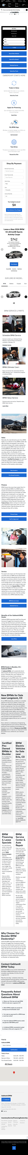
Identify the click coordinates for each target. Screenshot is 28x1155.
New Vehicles (4, 1120)
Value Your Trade (14, 95)
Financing (16, 1118)
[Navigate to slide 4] (14, 14)
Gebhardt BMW (7, 671)
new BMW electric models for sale (20, 819)
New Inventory (14, 470)
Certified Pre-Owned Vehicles (4, 1128)
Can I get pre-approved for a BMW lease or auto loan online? (13, 1015)
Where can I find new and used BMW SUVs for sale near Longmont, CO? (12, 1002)
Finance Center (14, 514)
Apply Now (14, 115)
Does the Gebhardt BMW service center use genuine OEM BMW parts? (13, 1021)
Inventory (4, 1118)
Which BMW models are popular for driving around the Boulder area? (12, 1008)
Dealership (24, 1118)
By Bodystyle (14, 31)
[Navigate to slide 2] (11, 14)
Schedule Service (7, 345)
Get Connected (14, 134)
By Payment (14, 33)
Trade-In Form (5, 503)
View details (14, 264)
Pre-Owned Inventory (14, 475)
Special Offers (16, 586)
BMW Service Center (14, 601)
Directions (22, 1122)
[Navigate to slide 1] (9, 14)
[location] (18, 1)
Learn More (5, 377)
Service (10, 1118)
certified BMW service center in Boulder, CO (20, 856)
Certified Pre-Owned (13, 459)
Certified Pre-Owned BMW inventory (5, 808)
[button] (14, 1073)
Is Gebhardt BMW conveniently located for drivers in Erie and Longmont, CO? (13, 1028)
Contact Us (6, 1099)
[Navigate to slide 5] (16, 14)
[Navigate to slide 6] (18, 14)
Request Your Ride (14, 154)
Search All (14, 36)
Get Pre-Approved (14, 519)
